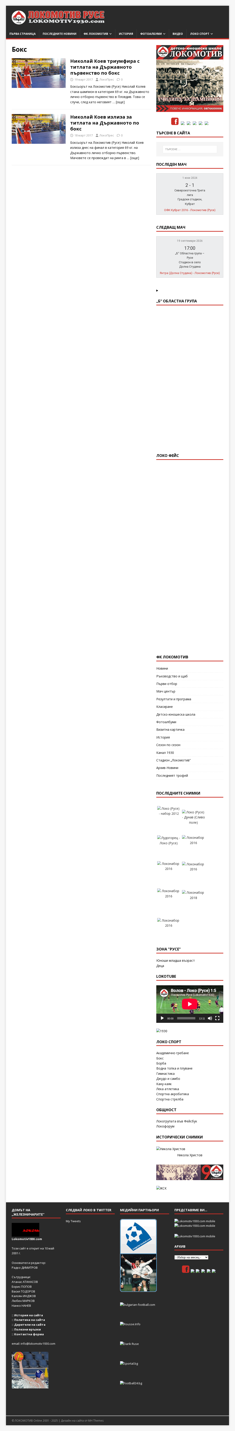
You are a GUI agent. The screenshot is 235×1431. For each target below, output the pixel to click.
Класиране (164, 706)
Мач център (165, 691)
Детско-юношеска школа (175, 714)
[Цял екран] (217, 1018)
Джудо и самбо (168, 1078)
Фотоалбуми (151, 34)
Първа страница (22, 34)
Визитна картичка (170, 729)
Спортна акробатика (172, 1094)
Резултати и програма (173, 699)
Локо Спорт (199, 34)
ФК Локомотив (96, 34)
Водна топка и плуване (174, 1068)
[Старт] (162, 1018)
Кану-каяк (164, 1084)
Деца (160, 966)
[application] (189, 1004)
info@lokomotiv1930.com (38, 1343)
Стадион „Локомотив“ (173, 760)
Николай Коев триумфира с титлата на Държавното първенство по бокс (105, 67)
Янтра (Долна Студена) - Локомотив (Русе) (190, 273)
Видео (178, 34)
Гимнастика (165, 1073)
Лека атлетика (167, 1089)
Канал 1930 (165, 752)
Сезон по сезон (168, 745)
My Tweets (73, 1221)
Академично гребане (172, 1053)
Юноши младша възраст (175, 960)
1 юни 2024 (189, 177)
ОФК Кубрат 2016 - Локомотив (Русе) (189, 210)
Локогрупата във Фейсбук (176, 1121)
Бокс (160, 1058)
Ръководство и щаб (172, 676)
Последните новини (59, 34)
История (126, 34)
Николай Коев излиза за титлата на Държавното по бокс (104, 123)
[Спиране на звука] (210, 1018)
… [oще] (118, 102)
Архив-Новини (167, 768)
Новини (162, 668)
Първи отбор (166, 684)
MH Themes (96, 1421)
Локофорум (165, 1126)
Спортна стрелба (169, 1099)
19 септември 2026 (190, 240)
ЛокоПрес (106, 79)
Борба (161, 1063)
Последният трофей (172, 775)
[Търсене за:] (190, 149)
